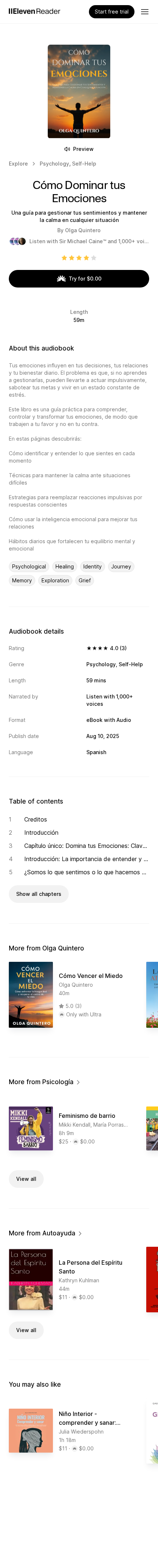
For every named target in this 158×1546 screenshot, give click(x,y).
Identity (92, 566)
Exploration (55, 580)
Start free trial (112, 11)
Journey (121, 566)
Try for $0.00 (85, 278)
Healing (64, 566)
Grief (85, 580)
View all (26, 1179)
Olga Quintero (83, 230)
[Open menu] (144, 11)
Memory (22, 580)
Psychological (29, 566)
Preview (83, 149)
